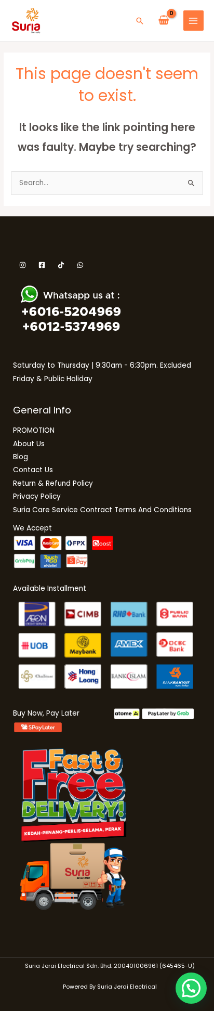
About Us (29, 444)
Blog (20, 457)
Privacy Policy (37, 496)
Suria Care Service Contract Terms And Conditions (102, 510)
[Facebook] (41, 265)
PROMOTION (34, 430)
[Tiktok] (61, 265)
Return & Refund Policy (53, 483)
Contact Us (33, 470)
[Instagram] (22, 265)
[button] (139, 20)
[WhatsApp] (80, 265)
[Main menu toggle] (193, 20)
